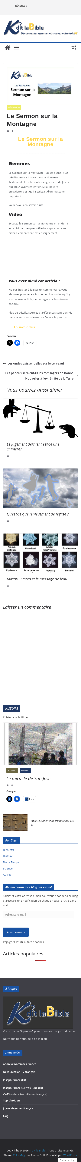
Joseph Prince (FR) (14, 1080)
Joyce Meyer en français (18, 1108)
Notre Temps (11, 862)
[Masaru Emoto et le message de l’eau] (40, 536)
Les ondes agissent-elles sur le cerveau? (36, 363)
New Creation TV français (19, 1072)
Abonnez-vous (16, 932)
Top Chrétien (11, 1100)
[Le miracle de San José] (40, 744)
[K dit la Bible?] (7, 47)
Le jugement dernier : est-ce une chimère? (33, 447)
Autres (7, 874)
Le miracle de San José (28, 778)
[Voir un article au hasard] (73, 47)
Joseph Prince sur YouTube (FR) (23, 1088)
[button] (40, 327)
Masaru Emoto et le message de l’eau (37, 578)
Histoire (25, 770)
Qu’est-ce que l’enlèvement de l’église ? (38, 514)
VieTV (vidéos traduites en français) (25, 1094)
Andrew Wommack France (19, 1064)
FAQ (5, 1116)
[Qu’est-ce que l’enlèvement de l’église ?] (40, 471)
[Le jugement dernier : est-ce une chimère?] (40, 401)
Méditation (14, 107)
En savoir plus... (26, 327)
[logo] (38, 998)
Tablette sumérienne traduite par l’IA (52, 820)
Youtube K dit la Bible (33, 1039)
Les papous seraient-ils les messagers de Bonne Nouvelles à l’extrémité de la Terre (39, 376)
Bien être (9, 850)
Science (8, 868)
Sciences (12, 770)
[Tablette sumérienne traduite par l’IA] (15, 822)
